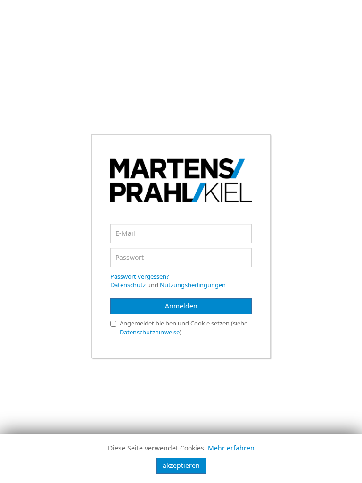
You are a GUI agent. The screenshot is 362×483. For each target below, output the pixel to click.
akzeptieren (181, 465)
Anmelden (181, 305)
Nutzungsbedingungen (193, 285)
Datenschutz (128, 285)
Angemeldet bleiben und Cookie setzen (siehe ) (183, 327)
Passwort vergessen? (139, 276)
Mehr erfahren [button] (231, 447)
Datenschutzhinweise (150, 332)
